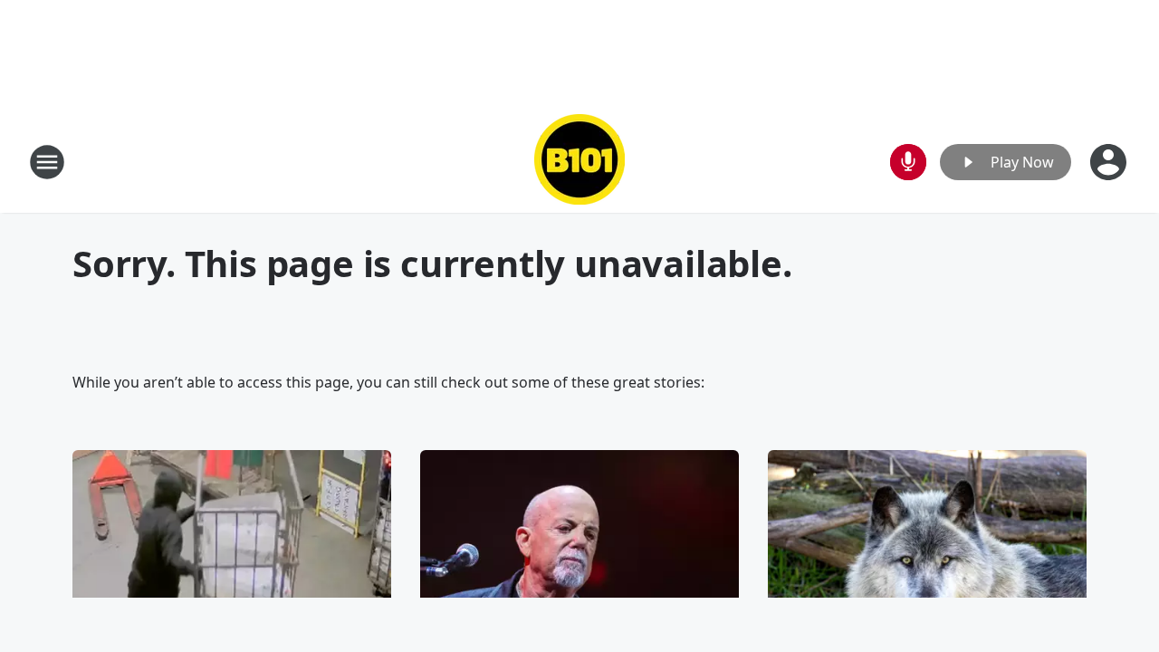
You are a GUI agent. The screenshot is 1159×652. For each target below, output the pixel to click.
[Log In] (1110, 162)
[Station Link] (579, 161)
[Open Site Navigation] (47, 162)
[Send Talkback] (908, 162)
